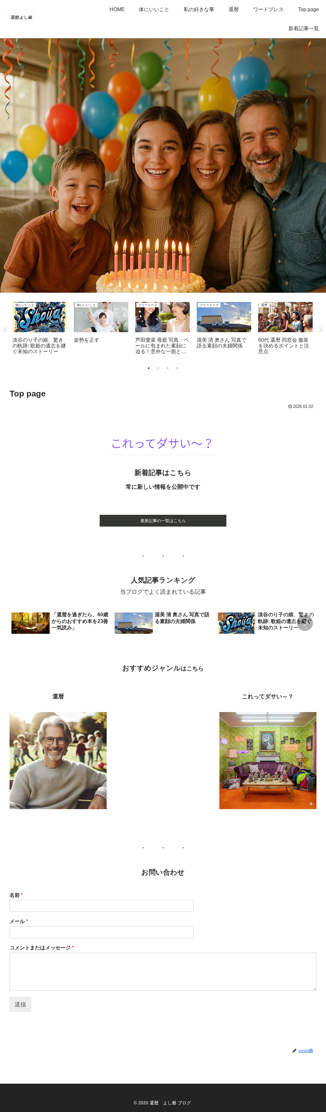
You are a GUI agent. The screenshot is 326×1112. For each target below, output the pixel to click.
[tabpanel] (39, 329)
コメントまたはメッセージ (42, 947)
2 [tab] (158, 368)
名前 (16, 895)
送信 (20, 1004)
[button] (305, 623)
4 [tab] (177, 368)
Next (321, 330)
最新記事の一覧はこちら (163, 520)
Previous (5, 330)
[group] (61, 624)
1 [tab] (148, 368)
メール (19, 921)
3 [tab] (168, 368)
